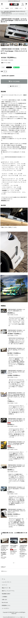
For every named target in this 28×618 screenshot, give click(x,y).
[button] (1, 4)
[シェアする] (3, 67)
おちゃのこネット (11, 617)
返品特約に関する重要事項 (8, 75)
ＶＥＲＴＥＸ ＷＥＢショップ (14, 1)
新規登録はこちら (5, 200)
